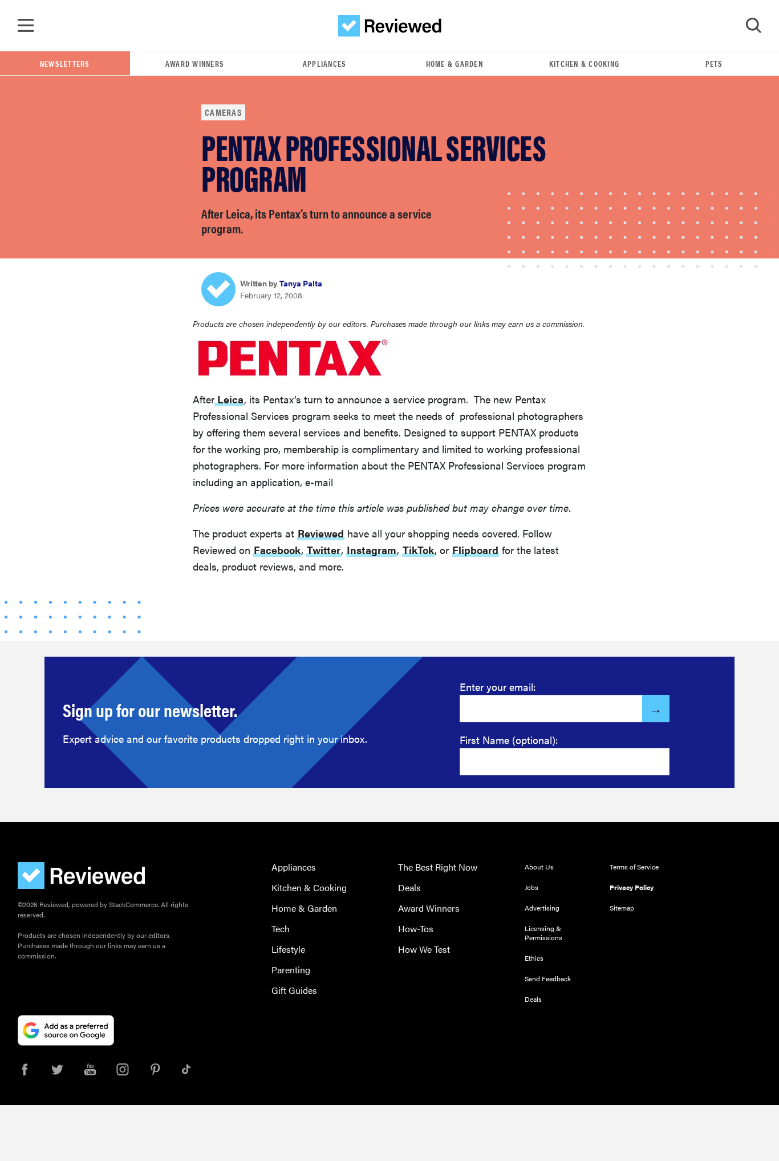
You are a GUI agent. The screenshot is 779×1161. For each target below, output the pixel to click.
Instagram (371, 550)
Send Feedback (548, 978)
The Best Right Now (437, 866)
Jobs (531, 887)
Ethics (534, 958)
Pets (714, 63)
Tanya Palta (300, 283)
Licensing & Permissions (543, 932)
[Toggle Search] (753, 26)
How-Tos (415, 928)
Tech (280, 928)
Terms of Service (634, 866)
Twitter (323, 550)
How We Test (424, 949)
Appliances (325, 63)
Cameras (223, 112)
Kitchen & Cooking (584, 63)
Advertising (542, 908)
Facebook (277, 550)
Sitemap (622, 908)
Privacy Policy (632, 887)
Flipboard (475, 550)
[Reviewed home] (389, 26)
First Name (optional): (509, 740)
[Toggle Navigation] (26, 26)
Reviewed (321, 533)
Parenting (290, 969)
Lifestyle (288, 949)
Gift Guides (294, 990)
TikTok (418, 550)
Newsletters (65, 63)
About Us (539, 866)
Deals (409, 887)
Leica (229, 399)
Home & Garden (454, 63)
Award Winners (194, 63)
